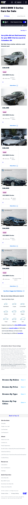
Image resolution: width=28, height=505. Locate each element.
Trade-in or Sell (5, 426)
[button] (12, 2)
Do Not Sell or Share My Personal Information (13, 448)
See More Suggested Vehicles (12, 291)
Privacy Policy (15, 493)
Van (23, 321)
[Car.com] (3, 2)
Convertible (23, 306)
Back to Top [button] (13, 416)
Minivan (14, 321)
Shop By (3, 423)
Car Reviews (4, 429)
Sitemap (3, 471)
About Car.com (5, 439)
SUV (14, 314)
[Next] (25, 57)
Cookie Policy (5, 457)
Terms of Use (4, 493)
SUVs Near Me (4, 478)
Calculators (4, 465)
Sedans (6, 314)
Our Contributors (5, 468)
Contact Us (4, 442)
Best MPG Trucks (5, 481)
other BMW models (20, 325)
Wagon (22, 314)
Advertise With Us (5, 451)
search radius (13, 328)
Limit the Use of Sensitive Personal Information (13, 454)
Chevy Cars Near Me (6, 487)
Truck (6, 321)
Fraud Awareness (5, 445)
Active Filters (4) (21, 16)
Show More (13, 85)
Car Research (4, 432)
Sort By (23, 30)
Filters (8, 16)
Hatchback (6, 306)
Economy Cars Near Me (7, 484)
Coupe (14, 306)
